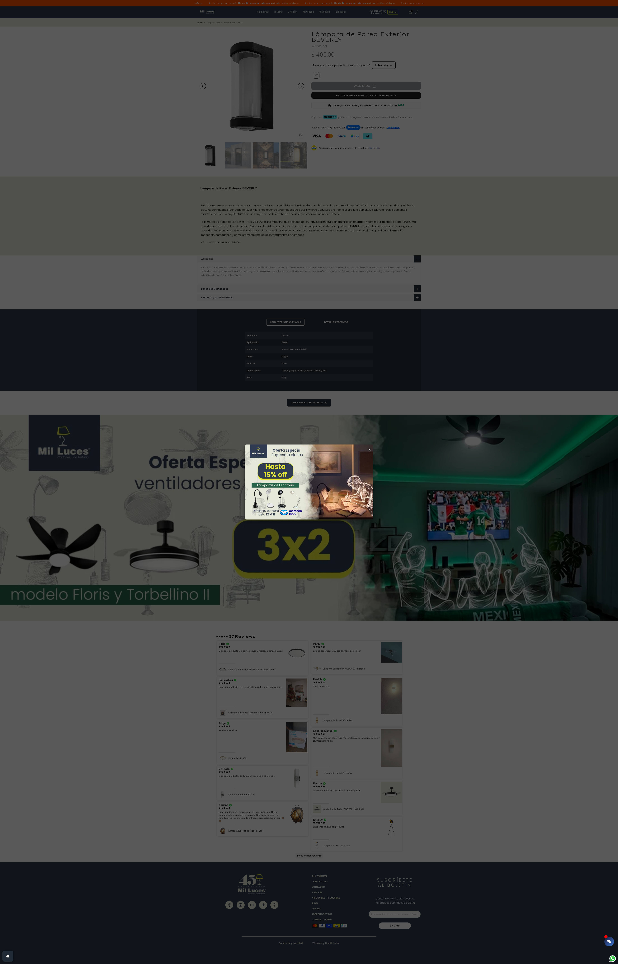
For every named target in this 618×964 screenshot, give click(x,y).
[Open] (7, 956)
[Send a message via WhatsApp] (612, 958)
